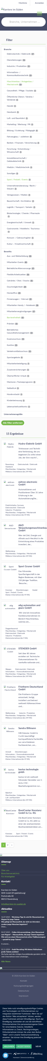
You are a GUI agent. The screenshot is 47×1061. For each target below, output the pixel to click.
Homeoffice (12, 293)
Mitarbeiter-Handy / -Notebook (21, 305)
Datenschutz (23, 991)
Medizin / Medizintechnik (18, 167)
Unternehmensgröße (13, 414)
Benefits (8, 252)
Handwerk (11, 112)
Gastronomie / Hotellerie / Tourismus (23, 229)
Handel (10, 106)
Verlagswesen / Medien (17, 195)
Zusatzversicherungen (16, 370)
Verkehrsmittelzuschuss (17, 351)
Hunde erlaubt (13, 394)
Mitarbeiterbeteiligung (17, 364)
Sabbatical (11, 388)
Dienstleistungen (14, 60)
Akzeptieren (23, 1046)
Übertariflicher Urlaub (16, 376)
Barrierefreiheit (13, 318)
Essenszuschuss (14, 339)
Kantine (10, 345)
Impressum (23, 996)
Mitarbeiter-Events (15, 262)
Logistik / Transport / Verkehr (19, 207)
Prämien (10, 324)
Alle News (5, 962)
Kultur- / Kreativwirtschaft (19, 244)
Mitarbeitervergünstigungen (19, 311)
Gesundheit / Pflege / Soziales (20, 91)
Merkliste (22, 3)
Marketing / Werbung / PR (18, 124)
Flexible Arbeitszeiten (16, 275)
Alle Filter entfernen (13, 423)
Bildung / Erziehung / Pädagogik (21, 131)
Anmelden (39, 3)
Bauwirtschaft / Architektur (19, 201)
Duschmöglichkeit (15, 287)
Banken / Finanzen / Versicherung (21, 143)
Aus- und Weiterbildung (17, 256)
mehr (38, 1046)
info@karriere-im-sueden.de (13, 904)
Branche (7, 49)
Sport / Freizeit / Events (17, 180)
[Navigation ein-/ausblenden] (45, 9)
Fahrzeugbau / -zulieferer (18, 137)
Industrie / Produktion (16, 66)
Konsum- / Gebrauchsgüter (19, 238)
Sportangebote (13, 357)
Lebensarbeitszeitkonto (17, 407)
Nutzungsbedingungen (23, 986)
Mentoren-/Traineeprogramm (20, 382)
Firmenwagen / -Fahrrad (17, 299)
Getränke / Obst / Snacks (18, 281)
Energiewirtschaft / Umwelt (19, 223)
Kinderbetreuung (14, 400)
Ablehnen (9, 1046)
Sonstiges (11, 173)
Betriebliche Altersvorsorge (19, 268)
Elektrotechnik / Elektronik (18, 54)
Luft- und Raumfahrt (16, 118)
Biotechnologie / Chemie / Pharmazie (23, 213)
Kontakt (23, 981)
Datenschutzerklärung (27, 1057)
